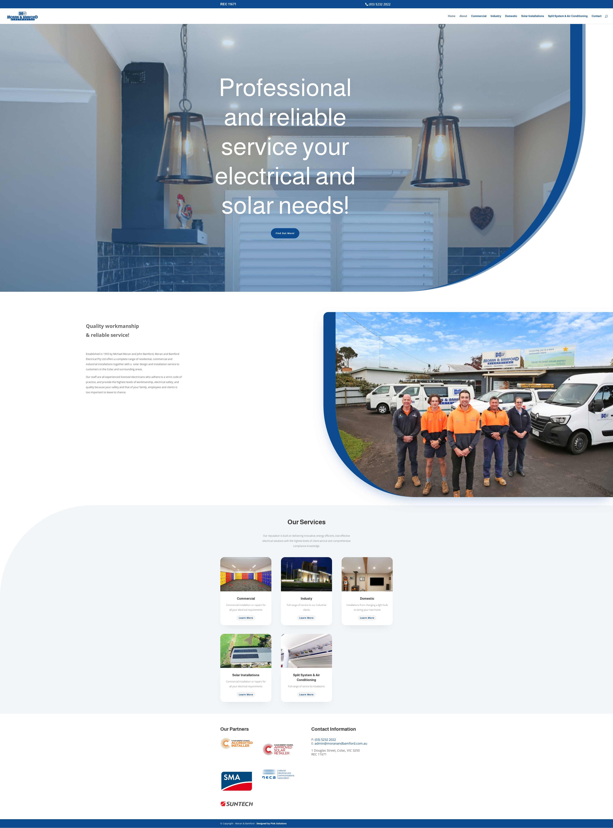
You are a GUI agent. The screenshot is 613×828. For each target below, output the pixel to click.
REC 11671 (228, 4)
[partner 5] (236, 805)
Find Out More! (285, 233)
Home (451, 16)
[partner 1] (236, 748)
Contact (597, 16)
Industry (496, 16)
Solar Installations (532, 16)
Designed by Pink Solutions (272, 823)
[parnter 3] (236, 791)
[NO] (278, 760)
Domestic (511, 16)
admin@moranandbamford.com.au (341, 743)
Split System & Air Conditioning (568, 16)
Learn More (246, 617)
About (463, 16)
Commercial (479, 16)
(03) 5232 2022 (380, 4)
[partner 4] (278, 777)
